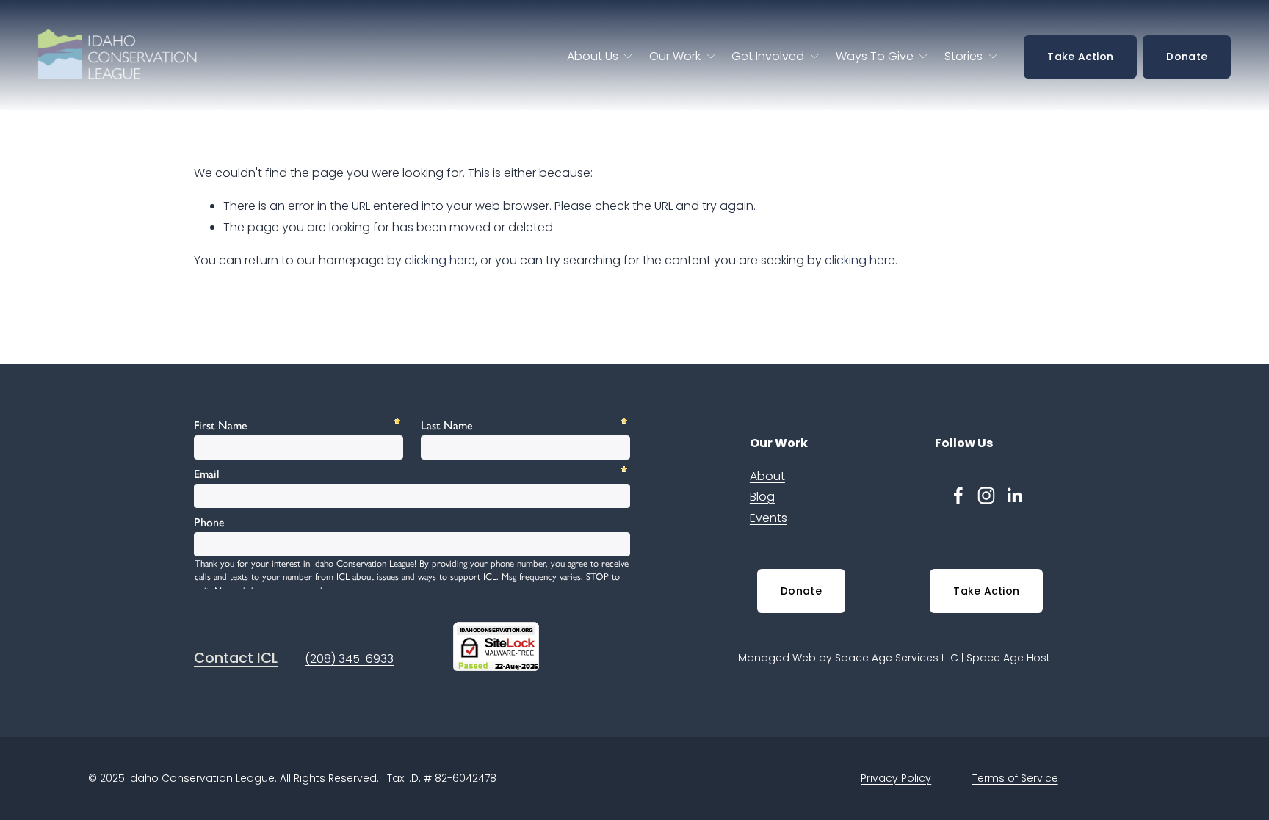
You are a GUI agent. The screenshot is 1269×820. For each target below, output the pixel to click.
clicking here (440, 260)
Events (768, 517)
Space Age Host (1008, 657)
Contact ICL (236, 658)
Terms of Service (1015, 778)
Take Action (1080, 56)
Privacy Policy (896, 778)
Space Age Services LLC (896, 657)
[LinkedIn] (1014, 495)
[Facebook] (958, 495)
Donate (1186, 56)
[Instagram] (986, 495)
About (767, 476)
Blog (762, 496)
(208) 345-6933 (349, 658)
